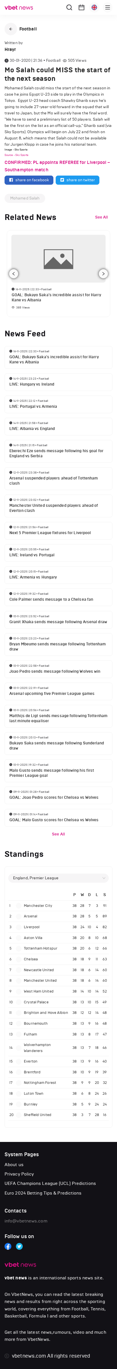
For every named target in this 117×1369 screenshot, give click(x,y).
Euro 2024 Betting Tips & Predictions (43, 1193)
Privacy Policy (19, 1174)
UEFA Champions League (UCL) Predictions (50, 1183)
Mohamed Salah (24, 198)
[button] (11, 29)
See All (58, 834)
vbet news (16, 1278)
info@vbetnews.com (26, 1221)
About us (14, 1164)
